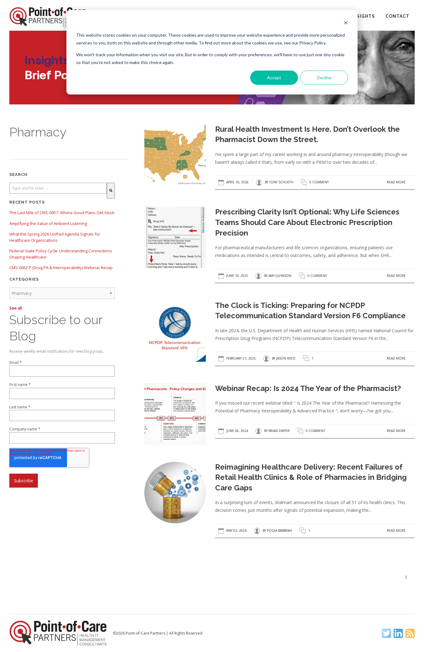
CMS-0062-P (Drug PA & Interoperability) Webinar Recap (61, 267)
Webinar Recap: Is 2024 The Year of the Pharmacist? (308, 388)
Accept (274, 77)
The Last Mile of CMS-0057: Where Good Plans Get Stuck (62, 212)
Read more (396, 182)
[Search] (111, 191)
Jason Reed (285, 358)
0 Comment (319, 182)
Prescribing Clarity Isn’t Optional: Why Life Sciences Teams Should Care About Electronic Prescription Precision (307, 222)
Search (18, 174)
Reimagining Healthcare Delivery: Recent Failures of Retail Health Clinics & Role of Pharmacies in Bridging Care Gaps (311, 477)
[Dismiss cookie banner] (346, 23)
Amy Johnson (279, 275)
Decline (324, 77)
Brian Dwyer (279, 431)
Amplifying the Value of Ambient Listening (48, 223)
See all (15, 308)
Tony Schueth (281, 182)
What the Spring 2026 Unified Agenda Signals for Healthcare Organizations (54, 237)
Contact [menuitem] (397, 16)
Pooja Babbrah (279, 530)
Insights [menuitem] (363, 16)
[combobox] (58, 188)
